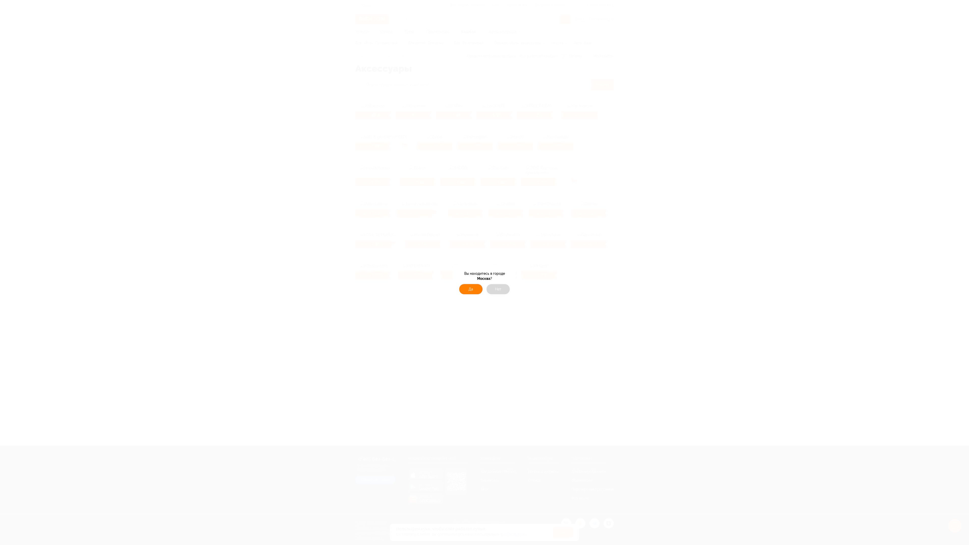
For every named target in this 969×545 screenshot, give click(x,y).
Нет (498, 289)
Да (471, 289)
